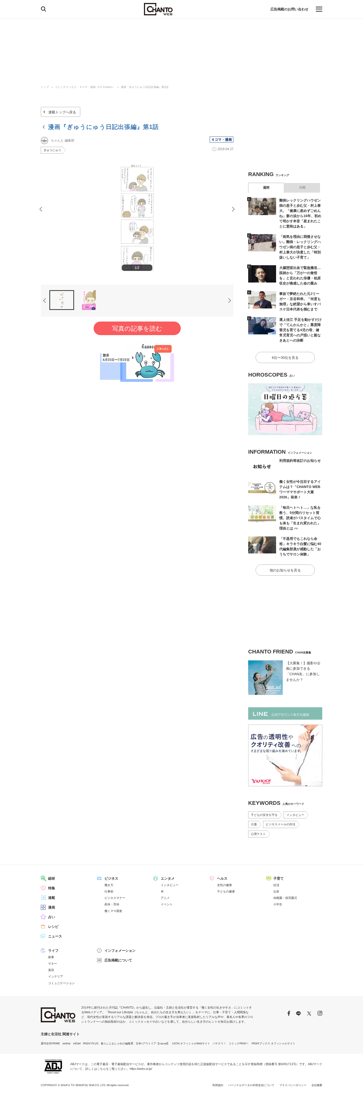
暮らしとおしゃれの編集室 (117, 1043)
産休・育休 (111, 904)
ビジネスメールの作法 (280, 824)
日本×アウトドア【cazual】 (153, 1043)
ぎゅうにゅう (52, 150)
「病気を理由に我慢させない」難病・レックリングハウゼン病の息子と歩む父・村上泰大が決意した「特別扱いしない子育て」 (300, 247)
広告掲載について (118, 960)
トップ (45, 86)
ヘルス (222, 878)
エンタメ (168, 878)
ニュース (55, 936)
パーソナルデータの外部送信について (251, 1085)
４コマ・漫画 (221, 140)
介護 (254, 824)
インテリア (55, 976)
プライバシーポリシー (292, 1085)
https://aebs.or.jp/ (141, 1069)
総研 (51, 878)
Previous (40, 209)
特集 (51, 888)
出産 (276, 891)
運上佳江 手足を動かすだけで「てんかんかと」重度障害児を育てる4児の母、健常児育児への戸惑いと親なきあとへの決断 (300, 330)
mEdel (77, 1043)
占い (51, 917)
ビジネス (111, 878)
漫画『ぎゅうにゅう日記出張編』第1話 (144, 86)
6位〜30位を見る (285, 358)
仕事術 (108, 891)
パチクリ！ (219, 1043)
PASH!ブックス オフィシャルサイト (273, 1043)
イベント (167, 904)
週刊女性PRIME (50, 1043)
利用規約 (217, 1085)
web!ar (66, 1043)
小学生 (277, 904)
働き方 (108, 885)
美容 (51, 970)
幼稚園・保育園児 (285, 898)
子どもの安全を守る (264, 815)
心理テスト (258, 834)
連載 (51, 898)
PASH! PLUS (90, 1043)
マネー (52, 963)
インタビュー (295, 815)
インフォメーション (120, 951)
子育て (278, 878)
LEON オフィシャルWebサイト (191, 1043)
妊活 (276, 885)
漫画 (51, 907)
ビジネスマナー (114, 898)
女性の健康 (224, 885)
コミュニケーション (61, 983)
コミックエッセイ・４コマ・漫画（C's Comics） (85, 86)
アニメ (165, 898)
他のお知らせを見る (285, 570)
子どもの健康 (226, 891)
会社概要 (316, 1085)
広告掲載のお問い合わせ (289, 9)
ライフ (53, 951)
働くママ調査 (113, 911)
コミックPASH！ (239, 1043)
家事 (51, 957)
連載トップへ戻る (62, 112)
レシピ (53, 927)
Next (233, 209)
